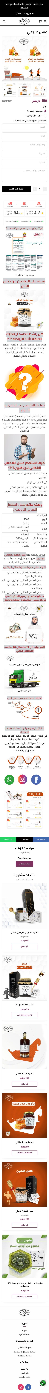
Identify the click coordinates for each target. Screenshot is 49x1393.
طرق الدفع (24, 1373)
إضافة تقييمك (24, 864)
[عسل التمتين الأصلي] (24, 1184)
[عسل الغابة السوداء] (24, 978)
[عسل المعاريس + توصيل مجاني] (24, 905)
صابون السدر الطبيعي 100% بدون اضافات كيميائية (25, 1285)
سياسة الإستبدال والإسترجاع (24, 1352)
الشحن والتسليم (24, 1377)
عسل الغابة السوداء (24, 1004)
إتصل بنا (24, 1330)
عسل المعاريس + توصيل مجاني (24, 932)
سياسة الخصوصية (24, 1356)
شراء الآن (24, 946)
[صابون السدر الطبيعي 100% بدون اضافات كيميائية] (24, 1256)
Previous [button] (44, 89)
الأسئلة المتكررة (24, 1334)
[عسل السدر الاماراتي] (24, 1046)
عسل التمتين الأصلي (24, 1211)
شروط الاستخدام (24, 1347)
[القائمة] (45, 21)
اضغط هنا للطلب (16, 189)
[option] (24, 58)
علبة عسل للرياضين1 (35, 110)
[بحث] (4, 21)
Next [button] (4, 89)
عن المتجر (24, 1369)
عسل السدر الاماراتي (25, 1073)
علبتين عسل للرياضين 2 (34, 115)
